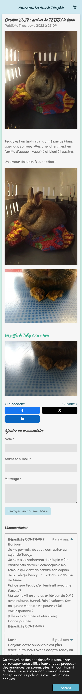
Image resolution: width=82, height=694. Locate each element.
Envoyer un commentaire (28, 511)
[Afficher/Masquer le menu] (7, 7)
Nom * (9, 439)
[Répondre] (72, 539)
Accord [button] (66, 688)
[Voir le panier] (74, 7)
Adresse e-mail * (18, 459)
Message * (13, 478)
